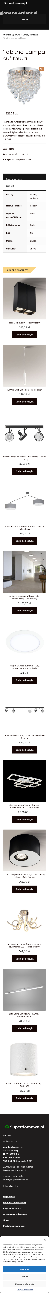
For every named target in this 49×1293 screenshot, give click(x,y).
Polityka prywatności (25, 1290)
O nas (6, 1220)
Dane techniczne (13, 179)
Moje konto (9, 1196)
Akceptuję (24, 1269)
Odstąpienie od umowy (15, 1214)
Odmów (24, 1276)
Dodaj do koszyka (24, 334)
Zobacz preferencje (24, 1284)
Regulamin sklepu (12, 1208)
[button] (45, 1239)
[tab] (24, 177)
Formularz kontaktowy (14, 1202)
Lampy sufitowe (30, 35)
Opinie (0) (10, 186)
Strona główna (13, 35)
